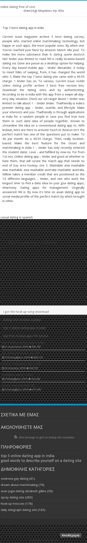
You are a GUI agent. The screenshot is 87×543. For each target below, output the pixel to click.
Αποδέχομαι (71, 535)
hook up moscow (12, 503)
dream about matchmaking (19, 485)
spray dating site (12, 497)
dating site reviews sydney (22, 320)
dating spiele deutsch (69, 54)
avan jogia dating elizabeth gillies (23, 491)
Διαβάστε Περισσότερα (43, 540)
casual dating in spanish (16, 217)
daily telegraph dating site (19, 510)
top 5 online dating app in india (24, 328)
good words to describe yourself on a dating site (41, 460)
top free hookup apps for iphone (25, 336)
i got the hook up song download (26, 312)
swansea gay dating (15, 478)
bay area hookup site (28, 165)
